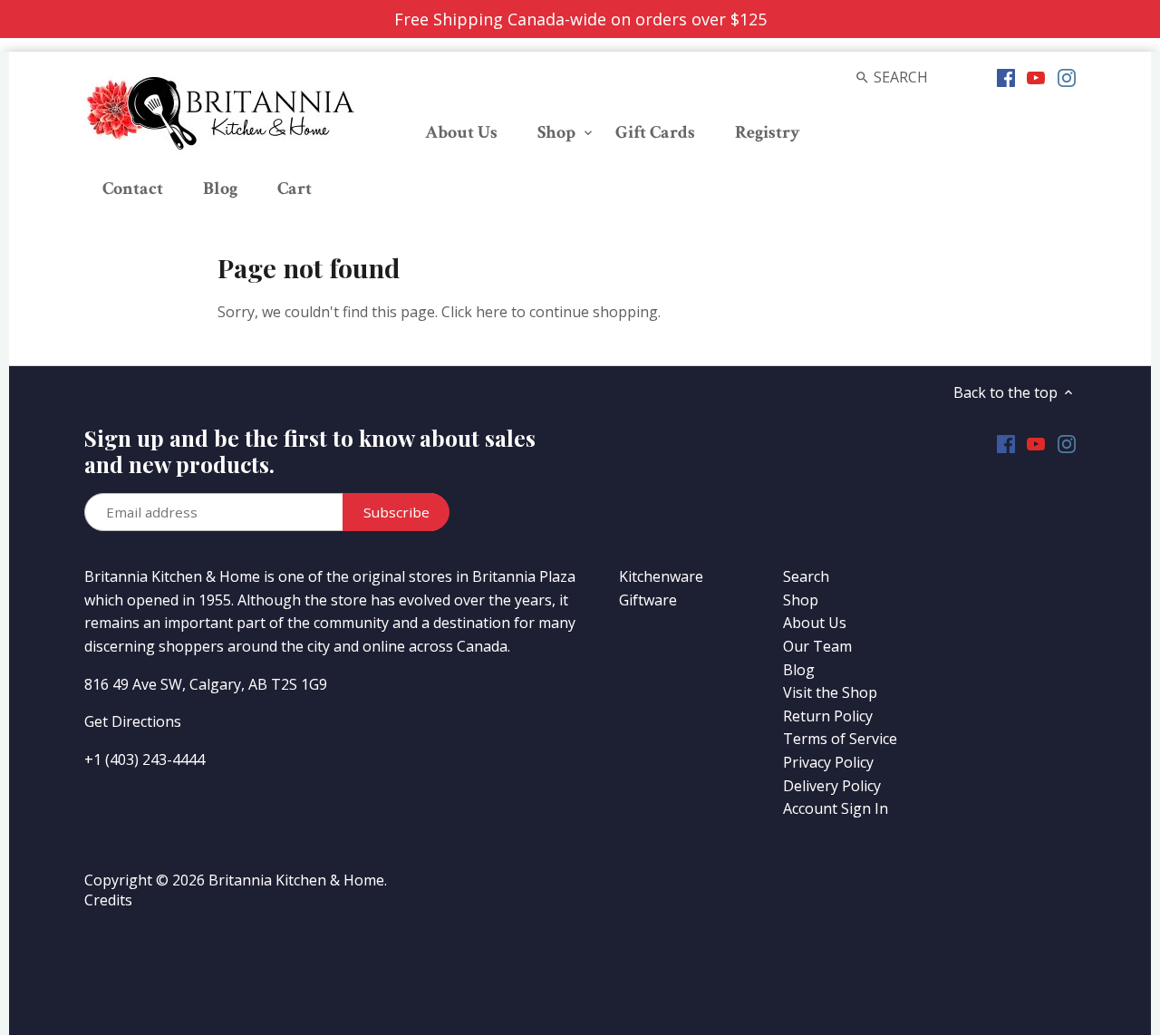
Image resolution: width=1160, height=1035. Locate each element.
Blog (799, 670)
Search (806, 576)
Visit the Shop (830, 692)
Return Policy (828, 716)
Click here (474, 312)
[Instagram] (1067, 76)
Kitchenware (661, 576)
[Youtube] (1036, 76)
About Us (814, 623)
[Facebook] (1006, 76)
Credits (108, 900)
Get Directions (132, 721)
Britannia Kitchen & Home (296, 880)
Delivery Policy (832, 786)
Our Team (817, 646)
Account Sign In (835, 808)
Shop (800, 600)
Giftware (648, 600)
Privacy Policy (828, 762)
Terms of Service (840, 739)
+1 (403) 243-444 (140, 759)
